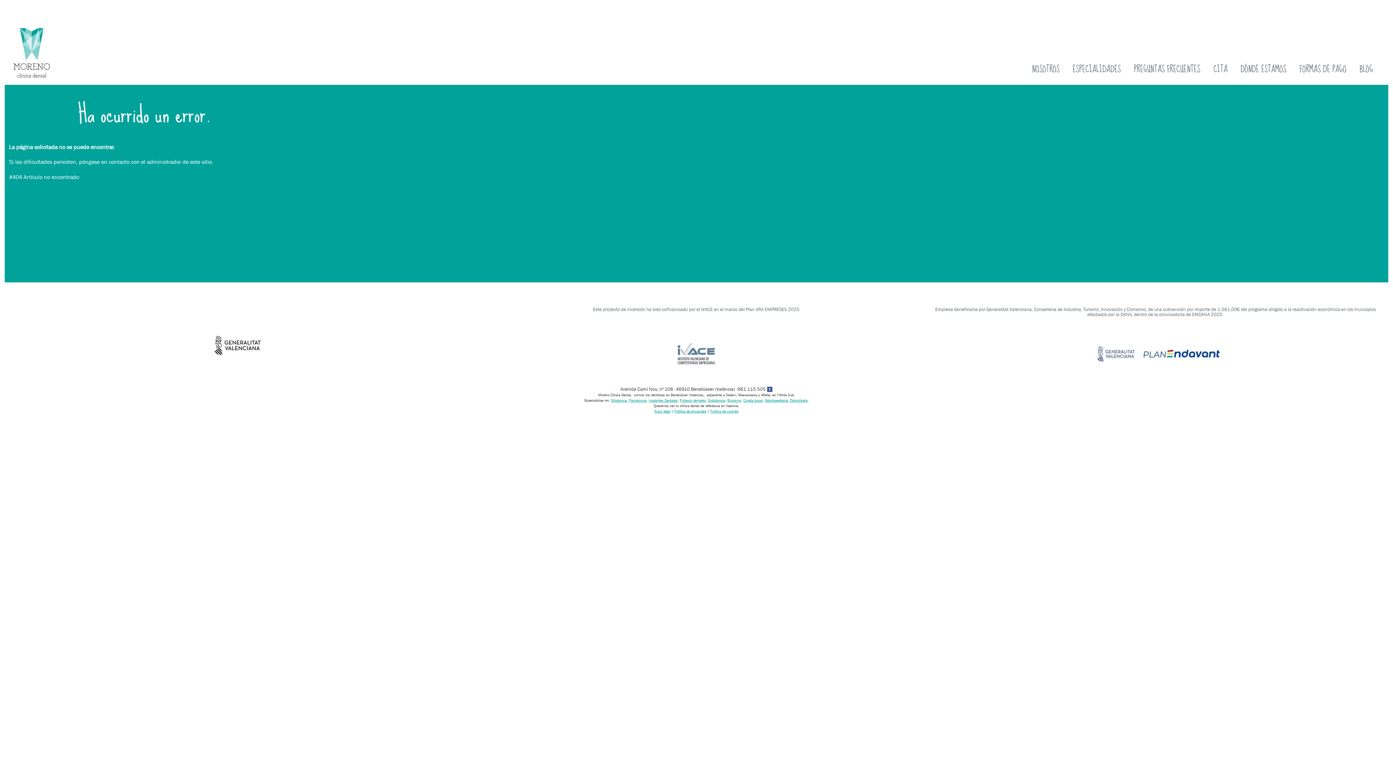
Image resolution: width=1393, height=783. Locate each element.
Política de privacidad (690, 411)
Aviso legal (662, 411)
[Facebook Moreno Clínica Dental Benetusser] (770, 389)
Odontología (799, 400)
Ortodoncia (619, 400)
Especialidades (1097, 69)
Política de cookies (724, 411)
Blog (1366, 69)
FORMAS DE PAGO (1323, 69)
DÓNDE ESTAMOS (1263, 69)
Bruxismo (734, 400)
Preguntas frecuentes (1167, 69)
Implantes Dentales (663, 400)
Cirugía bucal (753, 400)
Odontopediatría (776, 400)
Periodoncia (637, 400)
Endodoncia (716, 400)
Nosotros (1046, 69)
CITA (1220, 69)
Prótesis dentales (693, 400)
